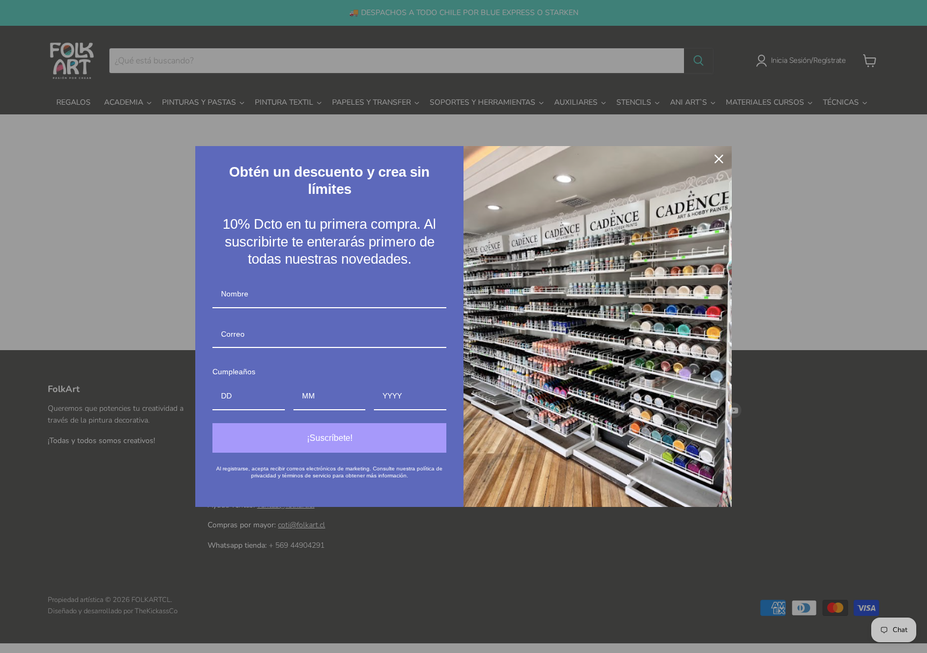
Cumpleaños (233, 371)
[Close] (719, 159)
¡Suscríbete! (329, 437)
